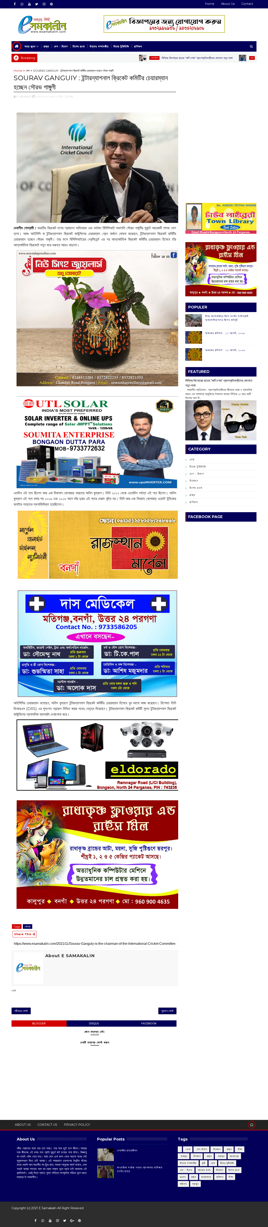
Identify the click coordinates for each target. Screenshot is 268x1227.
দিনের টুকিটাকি (121, 46)
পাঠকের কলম (204, 1170)
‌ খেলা (188, 1149)
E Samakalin (48, 1208)
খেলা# (27, 926)
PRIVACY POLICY (77, 1125)
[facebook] (15, 4)
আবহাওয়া (234, 1156)
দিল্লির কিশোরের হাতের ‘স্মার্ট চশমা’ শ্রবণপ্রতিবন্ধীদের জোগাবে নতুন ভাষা (159, 58)
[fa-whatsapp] (22, 4)
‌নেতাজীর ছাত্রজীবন (127, 1150)
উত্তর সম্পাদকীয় (99, 46)
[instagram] (44, 4)
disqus (94, 1023)
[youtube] (29, 4)
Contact (247, 4)
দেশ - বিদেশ (61, 46)
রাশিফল (138, 46)
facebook (148, 1023)
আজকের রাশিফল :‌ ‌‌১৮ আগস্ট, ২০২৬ (225, 350)
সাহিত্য (183, 1183)
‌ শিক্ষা (239, 1149)
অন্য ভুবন (29, 46)
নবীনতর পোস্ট (21, 1011)
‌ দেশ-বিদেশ (117, 57)
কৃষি (203, 1163)
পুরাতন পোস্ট (167, 1011)
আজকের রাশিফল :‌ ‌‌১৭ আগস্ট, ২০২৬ (225, 333)
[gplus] (72, 1221)
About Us (228, 4)
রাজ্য (46, 46)
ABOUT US (23, 1125)
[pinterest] (51, 4)
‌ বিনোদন (217, 1149)
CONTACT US (47, 1125)
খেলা (214, 57)
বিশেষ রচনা (79, 46)
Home (209, 4)
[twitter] (37, 4)
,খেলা (70, 96)
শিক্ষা (231, 1176)
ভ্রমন (183, 1176)
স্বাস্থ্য (195, 1183)
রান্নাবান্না (206, 1176)
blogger (39, 1023)
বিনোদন (193, 481)
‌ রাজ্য (229, 1149)
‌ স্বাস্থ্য (183, 1156)
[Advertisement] (220, 97)
